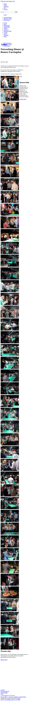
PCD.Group (7, 20)
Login (5, 5)
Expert (8, 698)
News (5, 24)
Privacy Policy (4, 697)
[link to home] (8, 1)
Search (5, 33)
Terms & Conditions (13, 697)
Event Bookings (8, 17)
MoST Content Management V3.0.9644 (10, 699)
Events (5, 22)
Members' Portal (8, 18)
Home (5, 4)
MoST (18, 698)
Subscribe (6, 6)
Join (5, 8)
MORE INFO (22, 99)
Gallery (5, 28)
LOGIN (3, 690)
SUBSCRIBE (4, 692)
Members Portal (7, 31)
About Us (6, 29)
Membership (7, 25)
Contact (5, 9)
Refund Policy (22, 697)
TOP (2, 694)
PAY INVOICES (5, 691)
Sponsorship (7, 27)
